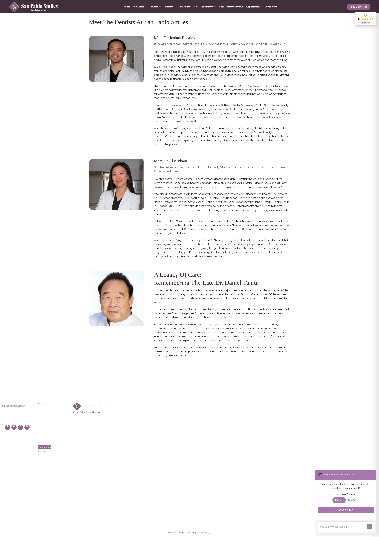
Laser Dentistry (46, 468)
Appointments (46, 442)
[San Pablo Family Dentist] (33, 12)
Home (41, 406)
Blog (40, 433)
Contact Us (44, 447)
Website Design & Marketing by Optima (187, 532)
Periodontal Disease (49, 476)
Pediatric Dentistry (48, 472)
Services (42, 415)
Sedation (43, 420)
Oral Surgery (45, 463)
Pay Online (357, 6)
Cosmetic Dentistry (49, 459)
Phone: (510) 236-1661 (13, 414)
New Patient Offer (48, 424)
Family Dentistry (47, 454)
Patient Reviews (47, 438)
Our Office (44, 411)
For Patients (45, 429)
